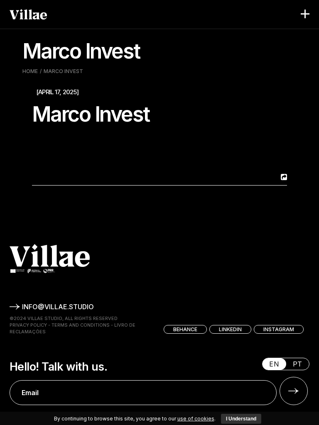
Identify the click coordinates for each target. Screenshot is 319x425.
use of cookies (195, 418)
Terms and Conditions (81, 325)
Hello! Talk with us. (58, 367)
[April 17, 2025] (57, 91)
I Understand (241, 419)
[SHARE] (283, 177)
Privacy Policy (28, 325)
